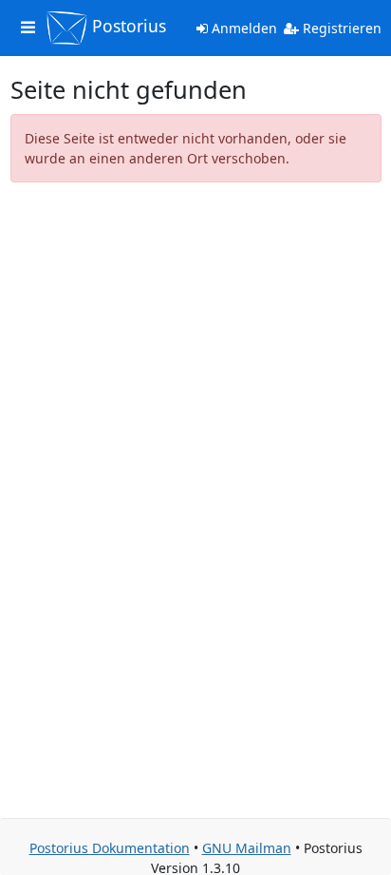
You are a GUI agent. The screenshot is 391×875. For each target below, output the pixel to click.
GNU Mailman (246, 848)
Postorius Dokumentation (109, 848)
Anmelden (242, 28)
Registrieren (340, 28)
